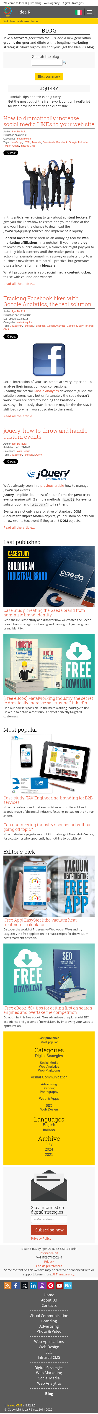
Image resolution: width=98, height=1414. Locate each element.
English (49, 1125)
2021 (49, 1155)
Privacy (49, 1261)
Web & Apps (49, 1098)
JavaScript (16, 142)
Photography (49, 1092)
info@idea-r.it (49, 1253)
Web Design (23, 451)
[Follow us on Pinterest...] (50, 1285)
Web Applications (49, 1341)
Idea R (24, 12)
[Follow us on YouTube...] (59, 1285)
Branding (49, 1088)
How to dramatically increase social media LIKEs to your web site (48, 121)
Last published (49, 1038)
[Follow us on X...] (24, 1285)
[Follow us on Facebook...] (16, 1285)
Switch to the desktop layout (21, 21)
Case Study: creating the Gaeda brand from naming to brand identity (44, 612)
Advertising (49, 1084)
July (49, 1144)
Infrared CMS (28, 145)
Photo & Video (49, 1331)
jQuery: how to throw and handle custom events (45, 433)
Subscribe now (49, 1230)
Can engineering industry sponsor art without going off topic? (47, 827)
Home (49, 1294)
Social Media (24, 138)
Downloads (49, 142)
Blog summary (49, 76)
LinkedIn (83, 142)
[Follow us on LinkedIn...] (33, 1285)
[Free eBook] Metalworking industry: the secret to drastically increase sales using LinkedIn (48, 700)
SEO (49, 1105)
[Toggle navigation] (89, 12)
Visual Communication (49, 1077)
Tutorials (36, 142)
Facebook (61, 142)
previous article (52, 485)
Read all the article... (19, 284)
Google (73, 142)
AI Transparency (63, 1274)
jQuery (15, 145)
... (49, 1160)
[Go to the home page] (7, 12)
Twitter (6, 145)
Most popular (49, 1042)
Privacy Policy (41, 1238)
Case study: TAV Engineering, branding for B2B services (48, 800)
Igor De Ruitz (19, 131)
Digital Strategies (49, 1056)
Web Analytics (24, 322)
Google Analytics (56, 325)
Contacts (49, 1305)
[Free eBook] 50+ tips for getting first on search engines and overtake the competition (47, 1010)
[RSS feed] (7, 1285)
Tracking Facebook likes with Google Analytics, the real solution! (48, 301)
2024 (49, 1149)
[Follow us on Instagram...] (42, 1285)
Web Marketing (49, 1070)
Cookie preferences (49, 1266)
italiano (49, 1130)
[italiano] (78, 12)
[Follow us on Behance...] (68, 1285)
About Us (49, 1300)
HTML (26, 142)
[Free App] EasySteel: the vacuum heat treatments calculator (40, 922)
